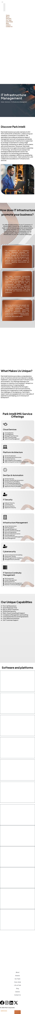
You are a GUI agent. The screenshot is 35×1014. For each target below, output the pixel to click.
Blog (7, 23)
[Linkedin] (11, 1003)
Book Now (3, 998)
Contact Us (9, 26)
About (7, 17)
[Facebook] (2, 1003)
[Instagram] (7, 1003)
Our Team (9, 20)
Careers (8, 25)
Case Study (9, 22)
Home (8, 15)
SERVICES (3, 1011)
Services (8, 18)
